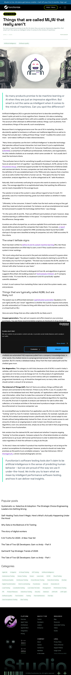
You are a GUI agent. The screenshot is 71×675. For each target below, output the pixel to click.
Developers (40, 622)
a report (62, 227)
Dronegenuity (7, 454)
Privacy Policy (57, 642)
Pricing (23, 633)
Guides (56, 630)
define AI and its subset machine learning (38, 245)
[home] (12, 7)
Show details (61, 343)
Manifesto (40, 650)
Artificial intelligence (10, 43)
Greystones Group (9, 167)
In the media (40, 653)
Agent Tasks (24, 622)
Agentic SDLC (24, 628)
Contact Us (40, 647)
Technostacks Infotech (45, 274)
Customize (34, 349)
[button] (65, 7)
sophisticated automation (44, 300)
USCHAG (6, 151)
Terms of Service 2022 (60, 653)
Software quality (24, 43)
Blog (55, 619)
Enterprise (40, 628)
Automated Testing (59, 625)
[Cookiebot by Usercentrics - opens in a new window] (61, 324)
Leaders (39, 625)
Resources (57, 622)
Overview (23, 619)
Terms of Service (58, 644)
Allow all (58, 349)
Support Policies (58, 647)
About (39, 642)
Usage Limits (57, 650)
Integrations (24, 630)
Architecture (24, 625)
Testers (39, 619)
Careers (39, 644)
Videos (56, 628)
